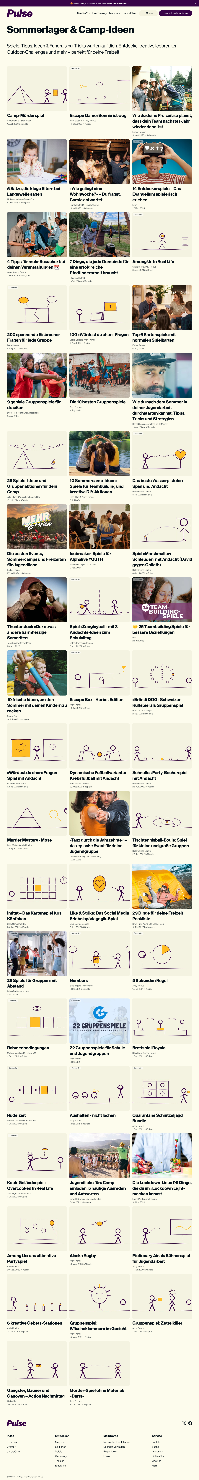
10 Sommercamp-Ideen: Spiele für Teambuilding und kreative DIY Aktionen (97, 486)
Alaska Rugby (83, 1255)
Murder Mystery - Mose (29, 839)
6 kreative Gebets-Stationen (34, 1322)
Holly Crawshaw (14, 199)
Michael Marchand (15, 1053)
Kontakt (156, 1442)
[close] (196, 3)
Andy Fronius (13, 120)
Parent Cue (29, 199)
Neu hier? (82, 13)
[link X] (184, 1423)
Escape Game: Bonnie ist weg (98, 115)
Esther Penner (139, 132)
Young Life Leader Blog (28, 413)
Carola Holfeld (76, 205)
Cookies (156, 1460)
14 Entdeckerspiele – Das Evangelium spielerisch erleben (156, 194)
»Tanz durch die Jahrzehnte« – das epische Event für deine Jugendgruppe (98, 845)
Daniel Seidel (13, 345)
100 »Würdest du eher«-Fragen (99, 334)
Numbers (79, 980)
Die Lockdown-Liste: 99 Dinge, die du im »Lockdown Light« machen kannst (162, 1188)
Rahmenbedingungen (28, 1047)
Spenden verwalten (114, 1446)
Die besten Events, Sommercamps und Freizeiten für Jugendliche (36, 559)
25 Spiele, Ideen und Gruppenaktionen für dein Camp (32, 486)
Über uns (12, 1442)
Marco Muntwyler (78, 564)
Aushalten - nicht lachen (93, 1115)
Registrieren (110, 1451)
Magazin (152, 135)
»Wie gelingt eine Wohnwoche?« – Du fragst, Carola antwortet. (95, 194)
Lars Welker (12, 845)
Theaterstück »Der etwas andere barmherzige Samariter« (31, 632)
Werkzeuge (61, 1456)
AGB (154, 1465)
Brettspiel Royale (149, 1047)
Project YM (31, 1053)
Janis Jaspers (76, 120)
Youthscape (151, 1199)
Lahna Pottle (13, 991)
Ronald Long (138, 424)
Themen (59, 1460)
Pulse (14, 1477)
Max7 (134, 205)
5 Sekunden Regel (150, 980)
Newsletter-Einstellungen (117, 1442)
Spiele (25, 124)
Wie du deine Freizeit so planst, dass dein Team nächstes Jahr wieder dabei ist (162, 121)
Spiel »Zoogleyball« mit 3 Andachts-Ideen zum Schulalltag (94, 632)
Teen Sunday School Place (19, 643)
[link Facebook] (190, 1423)
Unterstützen (130, 13)
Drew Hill (11, 413)
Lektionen (60, 1446)
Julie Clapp (12, 497)
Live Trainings (99, 13)
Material (113, 13)
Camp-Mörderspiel (25, 115)
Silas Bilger (26, 120)
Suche (149, 13)
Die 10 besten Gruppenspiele (98, 401)
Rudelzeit (16, 1115)
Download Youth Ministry (157, 424)
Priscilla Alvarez (92, 205)
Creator (11, 1446)
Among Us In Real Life (153, 261)
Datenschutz (159, 1456)
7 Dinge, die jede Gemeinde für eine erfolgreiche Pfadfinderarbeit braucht (99, 267)
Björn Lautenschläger (142, 710)
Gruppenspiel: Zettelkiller (157, 1322)
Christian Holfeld (77, 278)
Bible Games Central (141, 491)
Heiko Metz (12, 1401)
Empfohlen (61, 1465)
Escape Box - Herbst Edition (96, 699)
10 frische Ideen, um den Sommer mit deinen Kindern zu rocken (37, 705)
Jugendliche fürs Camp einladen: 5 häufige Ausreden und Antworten (98, 1188)
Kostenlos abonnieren (176, 13)
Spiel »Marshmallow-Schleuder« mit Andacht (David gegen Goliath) (162, 559)
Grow (9, 272)
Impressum (158, 1451)
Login (106, 1456)
